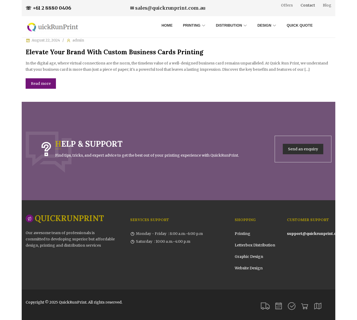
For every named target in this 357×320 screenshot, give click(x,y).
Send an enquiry (303, 149)
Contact (308, 5)
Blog (327, 5)
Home (167, 25)
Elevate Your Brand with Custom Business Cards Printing (114, 52)
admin (78, 40)
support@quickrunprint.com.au (317, 233)
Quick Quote (300, 25)
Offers (287, 5)
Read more (41, 83)
